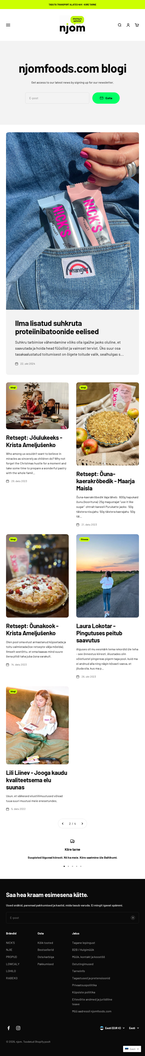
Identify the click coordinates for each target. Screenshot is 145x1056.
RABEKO (12, 978)
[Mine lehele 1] (63, 823)
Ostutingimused (82, 964)
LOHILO (11, 971)
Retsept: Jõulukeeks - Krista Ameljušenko (34, 441)
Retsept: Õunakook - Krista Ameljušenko (32, 629)
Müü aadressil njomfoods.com (91, 1011)
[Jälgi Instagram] (18, 1028)
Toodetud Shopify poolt (36, 1041)
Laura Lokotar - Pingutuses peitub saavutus (99, 633)
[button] (132, 1049)
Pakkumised (46, 964)
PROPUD (11, 957)
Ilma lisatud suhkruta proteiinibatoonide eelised (57, 327)
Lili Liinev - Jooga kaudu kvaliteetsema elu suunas (36, 779)
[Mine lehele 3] (82, 823)
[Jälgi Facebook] (8, 1028)
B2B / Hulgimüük (83, 949)
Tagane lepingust (83, 942)
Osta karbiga (46, 957)
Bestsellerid (46, 949)
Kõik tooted (45, 942)
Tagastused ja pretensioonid (91, 978)
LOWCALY (12, 964)
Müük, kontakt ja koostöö (88, 957)
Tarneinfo (78, 971)
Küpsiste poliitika (83, 992)
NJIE (9, 949)
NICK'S (10, 942)
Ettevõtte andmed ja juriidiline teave (92, 1001)
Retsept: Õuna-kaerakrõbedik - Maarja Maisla (105, 481)
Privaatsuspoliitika (84, 985)
